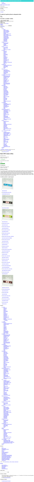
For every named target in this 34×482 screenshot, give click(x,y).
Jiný (2, 379)
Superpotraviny (6, 90)
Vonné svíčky (5, 105)
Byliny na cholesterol (6, 31)
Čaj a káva (3, 50)
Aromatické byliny (6, 36)
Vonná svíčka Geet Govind (5, 241)
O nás (3, 450)
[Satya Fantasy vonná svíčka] (6, 262)
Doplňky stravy (4, 64)
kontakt (3, 2)
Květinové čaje (6, 313)
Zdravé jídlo (5, 88)
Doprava (3, 451)
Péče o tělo (5, 82)
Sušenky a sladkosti (6, 324)
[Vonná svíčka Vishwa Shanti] (6, 295)
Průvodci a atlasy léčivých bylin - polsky (9, 442)
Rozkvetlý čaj (5, 310)
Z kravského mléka (6, 331)
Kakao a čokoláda (6, 94)
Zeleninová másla (6, 91)
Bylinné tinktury (6, 43)
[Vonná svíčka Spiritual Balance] (6, 265)
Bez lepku (5, 322)
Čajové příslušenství (6, 60)
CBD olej (5, 73)
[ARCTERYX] (2, 26)
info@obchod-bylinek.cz (7, 477)
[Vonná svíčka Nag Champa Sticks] (7, 249)
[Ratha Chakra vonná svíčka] (6, 255)
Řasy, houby (5, 355)
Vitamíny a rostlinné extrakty (7, 128)
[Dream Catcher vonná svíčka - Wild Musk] (8, 236)
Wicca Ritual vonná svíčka (5, 300)
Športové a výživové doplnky (6, 459)
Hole (4, 129)
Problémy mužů (6, 116)
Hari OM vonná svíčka (4, 244)
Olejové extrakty (6, 72)
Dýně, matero (5, 393)
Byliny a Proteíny (4, 454)
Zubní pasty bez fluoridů (7, 135)
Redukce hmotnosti (6, 121)
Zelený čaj (5, 52)
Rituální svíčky (6, 384)
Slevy (2, 447)
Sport (4, 68)
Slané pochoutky (6, 332)
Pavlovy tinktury (6, 45)
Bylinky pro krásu (6, 32)
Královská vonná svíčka (5, 260)
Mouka (5, 97)
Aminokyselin (5, 433)
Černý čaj (5, 56)
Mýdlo (4, 84)
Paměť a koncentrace (6, 114)
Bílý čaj (5, 55)
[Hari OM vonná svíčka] (5, 151)
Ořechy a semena (6, 87)
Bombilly (6, 320)
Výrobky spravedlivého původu (8, 323)
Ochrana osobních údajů (5, 452)
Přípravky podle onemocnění (6, 109)
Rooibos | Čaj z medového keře (8, 62)
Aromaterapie (4, 102)
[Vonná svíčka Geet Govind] (6, 239)
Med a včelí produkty (6, 96)
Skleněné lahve (6, 394)
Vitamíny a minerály (6, 92)
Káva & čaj (5, 316)
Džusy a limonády (6, 333)
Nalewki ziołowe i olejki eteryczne (6, 457)
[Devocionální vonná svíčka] (6, 229)
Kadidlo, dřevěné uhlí (6, 387)
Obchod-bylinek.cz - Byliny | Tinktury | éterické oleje (11, 461)
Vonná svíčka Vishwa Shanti (5, 297)
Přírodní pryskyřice (6, 104)
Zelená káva (5, 58)
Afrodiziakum (5, 41)
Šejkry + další (5, 436)
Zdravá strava (4, 85)
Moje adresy (3, 467)
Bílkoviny (5, 430)
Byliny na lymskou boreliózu (7, 35)
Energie (5, 67)
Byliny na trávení (6, 34)
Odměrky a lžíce (6, 134)
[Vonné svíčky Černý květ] (5, 223)
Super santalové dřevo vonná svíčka (6, 270)
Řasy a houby (5, 98)
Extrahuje (5, 44)
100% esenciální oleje (6, 70)
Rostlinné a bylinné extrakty (7, 410)
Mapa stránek (4, 453)
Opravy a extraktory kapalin (7, 382)
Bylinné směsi (5, 39)
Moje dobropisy (4, 466)
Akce (2, 444)
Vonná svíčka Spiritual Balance (5, 267)
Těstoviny (5, 328)
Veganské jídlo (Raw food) (7, 366)
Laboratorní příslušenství (7, 132)
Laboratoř (5, 144)
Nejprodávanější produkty (5, 449)
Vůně (4, 107)
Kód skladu (1, 155)
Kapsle (3, 46)
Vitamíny (3, 147)
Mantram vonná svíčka (4, 247)
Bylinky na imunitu (6, 37)
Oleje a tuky (5, 329)
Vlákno (5, 95)
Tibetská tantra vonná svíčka (5, 287)
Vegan (4, 325)
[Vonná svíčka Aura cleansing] (7, 206)
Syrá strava (5, 326)
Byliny (3, 28)
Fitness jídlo (5, 125)
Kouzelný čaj (5, 57)
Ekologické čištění (6, 81)
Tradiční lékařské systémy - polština (8, 441)
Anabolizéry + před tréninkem (8, 124)
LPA (4, 118)
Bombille (5, 61)
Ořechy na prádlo (6, 390)
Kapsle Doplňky (6, 66)
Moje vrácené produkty (5, 465)
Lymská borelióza (6, 112)
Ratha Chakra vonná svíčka (5, 257)
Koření (4, 100)
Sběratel (5, 101)
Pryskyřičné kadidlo (6, 106)
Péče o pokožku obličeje (7, 342)
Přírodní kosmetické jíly (7, 76)
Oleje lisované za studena (7, 71)
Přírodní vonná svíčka (4, 254)
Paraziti (5, 115)
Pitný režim (5, 126)
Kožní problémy (6, 111)
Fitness (3, 120)
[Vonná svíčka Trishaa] (5, 292)
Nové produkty (4, 448)
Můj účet (1, 463)
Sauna (4, 108)
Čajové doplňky (6, 54)
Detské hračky (4, 460)
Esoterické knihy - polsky (7, 440)
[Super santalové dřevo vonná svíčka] (7, 268)
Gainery (5, 122)
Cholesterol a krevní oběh (7, 110)
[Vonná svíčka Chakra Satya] (6, 226)
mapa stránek (3, 3)
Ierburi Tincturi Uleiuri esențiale (6, 456)
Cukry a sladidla (6, 357)
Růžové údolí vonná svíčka (5, 234)
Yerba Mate (5, 319)
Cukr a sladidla (6, 360)
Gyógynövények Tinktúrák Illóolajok (7, 455)
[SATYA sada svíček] (5, 302)
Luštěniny (5, 327)
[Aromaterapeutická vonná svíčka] (6, 192)
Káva (4, 63)
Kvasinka (5, 113)
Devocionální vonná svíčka (5, 231)
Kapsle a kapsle (6, 47)
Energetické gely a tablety (7, 130)
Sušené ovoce (5, 352)
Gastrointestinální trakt (7, 117)
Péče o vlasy (5, 79)
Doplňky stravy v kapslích (7, 49)
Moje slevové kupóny (5, 468)
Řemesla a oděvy (6, 141)
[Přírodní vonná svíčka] (5, 252)
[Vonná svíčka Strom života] (6, 289)
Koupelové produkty (6, 133)
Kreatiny (5, 123)
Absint (4, 138)
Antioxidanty (5, 363)
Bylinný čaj (5, 51)
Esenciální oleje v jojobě (7, 75)
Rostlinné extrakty (6, 42)
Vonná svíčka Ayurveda (4, 221)
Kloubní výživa (6, 127)
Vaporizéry (5, 131)
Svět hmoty (5, 119)
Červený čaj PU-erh (6, 59)
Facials (4, 140)
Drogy (4, 48)
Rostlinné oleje (6, 69)
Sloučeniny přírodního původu (8, 65)
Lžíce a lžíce (5, 143)
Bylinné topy (5, 40)
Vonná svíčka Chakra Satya (5, 228)
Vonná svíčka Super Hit (4, 273)
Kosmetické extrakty (6, 77)
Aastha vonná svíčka (4, 190)
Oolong (5, 53)
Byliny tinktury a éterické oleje (6, 458)
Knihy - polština (4, 439)
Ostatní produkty (6, 137)
